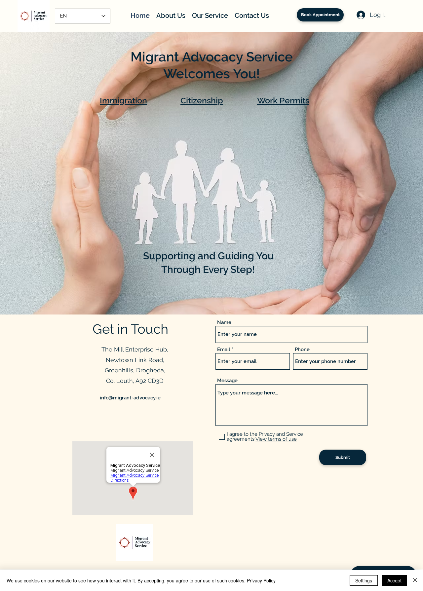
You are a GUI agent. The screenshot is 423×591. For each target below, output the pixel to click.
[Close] (415, 580)
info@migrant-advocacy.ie (130, 398)
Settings (363, 580)
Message (227, 380)
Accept (394, 580)
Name (224, 322)
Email (223, 349)
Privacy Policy (261, 580)
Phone (302, 349)
